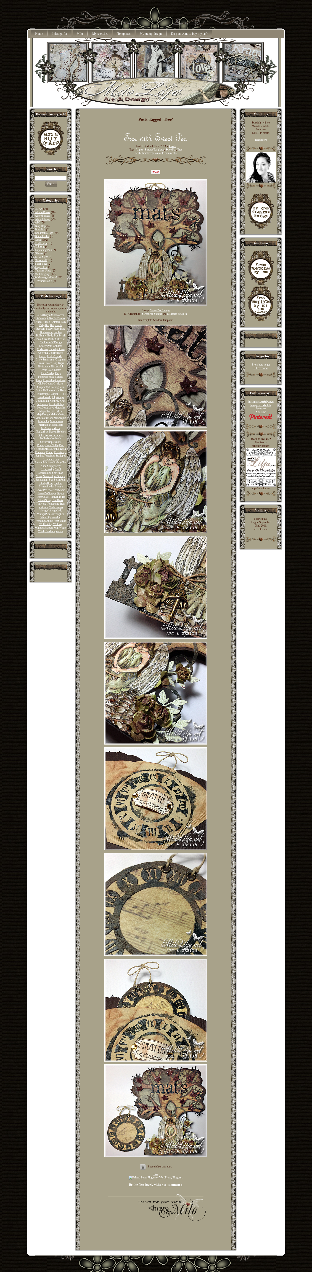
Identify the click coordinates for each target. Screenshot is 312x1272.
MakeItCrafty (57, 414)
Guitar (39, 390)
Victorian (43, 507)
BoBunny (41, 335)
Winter (62, 527)
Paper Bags (41, 263)
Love (51, 407)
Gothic (49, 383)
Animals (55, 321)
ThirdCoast (42, 496)
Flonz (39, 380)
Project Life (41, 267)
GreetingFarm (56, 387)
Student (58, 483)
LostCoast (42, 407)
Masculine (43, 421)
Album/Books (42, 212)
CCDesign (56, 342)
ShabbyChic (59, 462)
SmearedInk (44, 472)
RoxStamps (60, 452)
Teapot (60, 493)
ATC (37, 222)
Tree (179, 149)
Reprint (40, 448)
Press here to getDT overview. (261, 366)
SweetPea (42, 490)
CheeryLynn (45, 345)
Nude (58, 438)
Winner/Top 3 (44, 280)
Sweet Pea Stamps (160, 310)
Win (56, 527)
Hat (57, 390)
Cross (40, 363)
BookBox (40, 229)
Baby (63, 321)
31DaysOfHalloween (52, 315)
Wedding (56, 517)
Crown (48, 363)
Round (49, 452)
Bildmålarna (46, 332)
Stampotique (50, 476)
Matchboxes (56, 421)
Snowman (57, 472)
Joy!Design (42, 400)
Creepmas (60, 359)
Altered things (42, 219)
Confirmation (56, 352)
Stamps (61, 476)
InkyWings (58, 397)
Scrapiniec (48, 459)
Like (155, 1174)
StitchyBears (46, 483)
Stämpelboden (46, 486)
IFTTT (62, 393)
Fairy (58, 373)
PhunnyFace (44, 445)
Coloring (40, 246)
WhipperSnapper (44, 527)
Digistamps (44, 366)
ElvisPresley (47, 373)
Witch (41, 531)
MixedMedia (56, 424)
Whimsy (57, 524)
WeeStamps (59, 520)
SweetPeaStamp (56, 490)
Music (56, 428)
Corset (42, 356)
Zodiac (59, 531)
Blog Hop (40, 226)
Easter (57, 369)
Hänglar (53, 393)
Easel (50, 369)
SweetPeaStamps (47, 493)
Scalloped (61, 455)
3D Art (38, 208)
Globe (41, 383)
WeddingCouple (44, 520)
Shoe (43, 466)
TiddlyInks (55, 496)
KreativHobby (56, 404)
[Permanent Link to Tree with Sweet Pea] (156, 139)
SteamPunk (60, 479)
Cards (38, 239)
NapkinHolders (57, 431)
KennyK (54, 400)
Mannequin (60, 418)
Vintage (44, 510)
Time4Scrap (44, 500)
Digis (61, 363)
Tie (63, 496)
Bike (62, 328)
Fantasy (59, 376)
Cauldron (45, 342)
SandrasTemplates (45, 455)
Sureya (59, 486)
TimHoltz (41, 503)
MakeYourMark (44, 418)
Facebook (261, 408)
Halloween (49, 390)
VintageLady (55, 510)
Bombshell (60, 335)
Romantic (40, 452)
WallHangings (42, 274)
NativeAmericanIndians (50, 435)
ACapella (41, 318)
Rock (63, 448)
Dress (44, 369)
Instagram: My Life (260, 405)
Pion (61, 445)
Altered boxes (42, 215)
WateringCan (57, 514)
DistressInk (57, 366)
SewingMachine (44, 462)
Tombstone (53, 503)
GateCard (60, 380)
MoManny (47, 428)
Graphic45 (43, 387)
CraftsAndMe (54, 356)
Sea (57, 459)
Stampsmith (41, 479)
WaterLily (45, 517)
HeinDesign (42, 393)
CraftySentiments (45, 359)
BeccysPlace (52, 328)
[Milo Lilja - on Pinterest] (260, 418)
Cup (55, 363)
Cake (58, 339)
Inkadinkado (44, 397)
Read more (261, 139)
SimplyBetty (54, 466)
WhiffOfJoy (46, 524)
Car (63, 339)
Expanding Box (43, 250)
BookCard (42, 339)
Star (51, 479)
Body (50, 335)
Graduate (58, 383)
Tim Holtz (57, 500)
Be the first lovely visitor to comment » (156, 153)
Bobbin (58, 332)
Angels (46, 321)
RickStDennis (51, 448)
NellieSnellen (47, 438)
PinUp (54, 445)
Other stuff (41, 260)
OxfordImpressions (50, 442)
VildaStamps (56, 507)
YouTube (50, 531)
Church (53, 349)
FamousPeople (46, 376)
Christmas (42, 349)
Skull (58, 469)
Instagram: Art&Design (261, 401)
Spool (39, 476)
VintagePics (43, 514)
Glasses (39, 253)
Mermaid (43, 424)
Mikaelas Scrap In (177, 313)
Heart (63, 390)
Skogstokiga (47, 469)
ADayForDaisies (56, 318)
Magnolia (60, 407)
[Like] (143, 1166)
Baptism (40, 328)
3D (39, 315)
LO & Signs (41, 256)
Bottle (51, 339)
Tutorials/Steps (43, 270)
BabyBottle (56, 325)
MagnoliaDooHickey (50, 411)
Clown (61, 349)
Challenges (41, 243)
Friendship (49, 380)
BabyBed (44, 325)
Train (62, 503)
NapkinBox (42, 431)
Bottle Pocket (42, 236)
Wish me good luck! (46, 277)
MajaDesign (43, 414)
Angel (38, 321)
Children (57, 345)
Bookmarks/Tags (44, 232)
